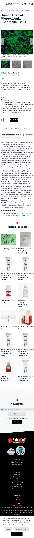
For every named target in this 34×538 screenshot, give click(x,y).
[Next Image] (31, 41)
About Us (17, 499)
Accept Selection (21, 529)
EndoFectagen (5, 249)
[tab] (11, 135)
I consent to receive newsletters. (18, 418)
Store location (17, 475)
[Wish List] (29, 4)
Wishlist (17, 491)
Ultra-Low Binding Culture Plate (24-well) (23, 251)
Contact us (17, 472)
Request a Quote (17, 489)
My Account (17, 484)
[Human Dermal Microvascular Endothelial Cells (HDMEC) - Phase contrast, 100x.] (16, 64)
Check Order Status (17, 487)
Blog (17, 497)
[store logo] (12, 4)
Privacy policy (17, 477)
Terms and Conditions (17, 479)
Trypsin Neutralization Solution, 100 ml (6, 378)
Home (1, 10)
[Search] (22, 4)
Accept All (17, 534)
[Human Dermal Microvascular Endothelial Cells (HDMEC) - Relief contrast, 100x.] (27, 64)
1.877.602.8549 (17, 505)
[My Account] (25, 4)
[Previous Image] (2, 41)
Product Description (11, 135)
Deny (9, 529)
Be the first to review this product (10, 76)
